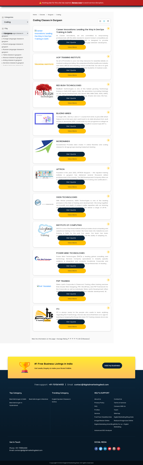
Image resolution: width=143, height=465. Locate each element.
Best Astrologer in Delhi (17, 399)
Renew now (77, 3)
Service (97, 413)
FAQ (95, 406)
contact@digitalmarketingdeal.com (28, 450)
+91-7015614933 (21, 448)
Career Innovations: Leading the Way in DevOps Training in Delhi (80, 31)
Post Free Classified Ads (103, 417)
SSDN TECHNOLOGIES (66, 197)
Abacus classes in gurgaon (13, 57)
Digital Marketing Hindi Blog (104, 424)
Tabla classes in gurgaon (12, 55)
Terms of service (120, 403)
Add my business (112, 365)
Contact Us (118, 399)
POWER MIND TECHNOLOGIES (70, 253)
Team (116, 410)
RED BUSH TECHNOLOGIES (68, 85)
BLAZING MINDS (63, 113)
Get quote (71, 42)
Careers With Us (120, 406)
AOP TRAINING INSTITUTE (68, 57)
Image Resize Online (101, 421)
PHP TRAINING (63, 281)
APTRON (60, 169)
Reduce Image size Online (123, 421)
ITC (58, 309)
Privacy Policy (99, 403)
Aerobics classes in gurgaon (13, 63)
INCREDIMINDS (63, 141)
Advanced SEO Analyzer (103, 430)
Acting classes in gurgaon (12, 60)
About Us (97, 399)
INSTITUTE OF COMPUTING (69, 225)
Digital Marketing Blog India (124, 417)
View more (72, 47)
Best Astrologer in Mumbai (38, 399)
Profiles (97, 410)
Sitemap (117, 413)
